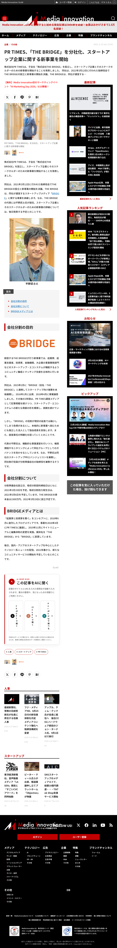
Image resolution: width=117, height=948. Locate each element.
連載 (76, 856)
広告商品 (48, 856)
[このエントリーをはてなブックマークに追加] (37, 97)
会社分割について (20, 306)
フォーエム (96, 852)
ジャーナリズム (12, 876)
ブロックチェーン (33, 856)
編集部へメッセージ (58, 916)
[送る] (22, 97)
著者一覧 (9, 916)
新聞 (8, 859)
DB (68, 890)
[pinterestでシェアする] (30, 97)
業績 (65, 856)
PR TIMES (42, 651)
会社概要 (67, 920)
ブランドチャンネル (101, 35)
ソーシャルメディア (14, 862)
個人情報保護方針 (35, 920)
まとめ (77, 862)
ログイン (37, 837)
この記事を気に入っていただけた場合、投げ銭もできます (90, 487)
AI (27, 852)
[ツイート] (7, 97)
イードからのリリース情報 (81, 920)
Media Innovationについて (23, 916)
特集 (80, 35)
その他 (9, 880)
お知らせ (10, 894)
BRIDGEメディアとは (22, 311)
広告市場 (48, 859)
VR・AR (30, 859)
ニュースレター (81, 859)
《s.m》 (55, 567)
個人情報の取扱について (102, 916)
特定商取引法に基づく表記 (52, 920)
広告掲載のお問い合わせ (75, 916)
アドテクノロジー (52, 852)
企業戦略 (66, 852)
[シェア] (15, 97)
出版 (8, 869)
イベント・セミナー (14, 898)
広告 (56, 35)
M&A (65, 859)
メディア (21, 35)
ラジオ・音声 (12, 873)
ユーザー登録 (79, 837)
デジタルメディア (13, 852)
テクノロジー (40, 35)
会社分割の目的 (19, 301)
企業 (68, 35)
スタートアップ (24, 651)
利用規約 (89, 916)
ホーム (5, 35)
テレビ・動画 (12, 856)
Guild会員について (42, 916)
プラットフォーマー (14, 866)
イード (94, 856)
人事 (10, 651)
